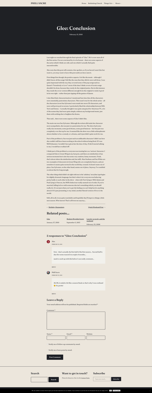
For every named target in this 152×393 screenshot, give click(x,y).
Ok (110, 390)
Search (53, 380)
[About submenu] (120, 3)
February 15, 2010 (57, 244)
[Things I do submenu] (112, 3)
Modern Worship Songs (75, 219)
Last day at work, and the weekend (96, 220)
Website (89, 334)
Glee (48, 219)
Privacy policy (116, 390)
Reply (54, 267)
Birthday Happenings (56, 207)
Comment (51, 310)
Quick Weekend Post (95, 207)
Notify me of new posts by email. (60, 350)
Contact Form (85, 378)
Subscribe (116, 379)
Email (69, 334)
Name (49, 334)
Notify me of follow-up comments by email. (64, 344)
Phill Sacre (38, 3)
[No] (150, 391)
